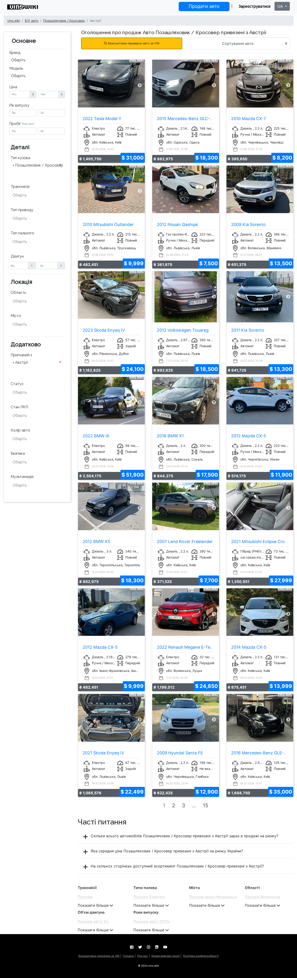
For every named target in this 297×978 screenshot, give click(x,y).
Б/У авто (31, 21)
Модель (16, 68)
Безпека (18, 453)
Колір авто (20, 430)
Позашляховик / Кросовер (64, 21)
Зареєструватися (254, 6)
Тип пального (22, 233)
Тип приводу (22, 210)
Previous (83, 85)
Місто (16, 316)
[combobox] (37, 60)
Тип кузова (20, 158)
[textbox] (35, 172)
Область (18, 292)
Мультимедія (22, 476)
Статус (17, 384)
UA (281, 6)
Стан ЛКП (19, 407)
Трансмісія (20, 186)
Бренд (14, 52)
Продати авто (204, 6)
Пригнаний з (21, 355)
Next (140, 85)
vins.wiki (13, 21)
